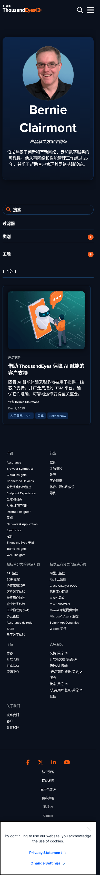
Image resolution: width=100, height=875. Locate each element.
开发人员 (13, 659)
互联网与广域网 (17, 505)
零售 (53, 493)
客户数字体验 (16, 592)
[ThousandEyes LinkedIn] (53, 763)
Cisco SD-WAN (60, 604)
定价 (10, 536)
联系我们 (13, 715)
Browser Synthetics (20, 468)
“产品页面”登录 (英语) (65, 672)
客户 (10, 721)
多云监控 (13, 616)
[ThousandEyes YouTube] (67, 763)
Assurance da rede (20, 622)
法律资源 (48, 772)
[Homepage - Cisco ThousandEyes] (26, 9)
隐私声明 (48, 798)
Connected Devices (20, 481)
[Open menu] (90, 10)
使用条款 (46, 789)
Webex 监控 (58, 629)
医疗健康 (56, 481)
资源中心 (13, 672)
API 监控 (12, 573)
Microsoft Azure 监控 (64, 616)
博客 (10, 653)
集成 (10, 518)
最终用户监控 (16, 598)
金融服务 (56, 468)
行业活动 (13, 665)
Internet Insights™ (19, 512)
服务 (53, 678)
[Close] (88, 828)
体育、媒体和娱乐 (62, 487)
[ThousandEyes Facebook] (28, 763)
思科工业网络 (59, 592)
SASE (10, 629)
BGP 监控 (13, 579)
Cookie (48, 816)
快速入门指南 (59, 665)
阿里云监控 (57, 573)
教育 (53, 462)
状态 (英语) (57, 684)
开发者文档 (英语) (62, 659)
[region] (48, 848)
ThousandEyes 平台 (20, 542)
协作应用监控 (16, 585)
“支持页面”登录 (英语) (65, 690)
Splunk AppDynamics (64, 622)
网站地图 (48, 781)
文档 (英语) (57, 653)
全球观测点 (14, 499)
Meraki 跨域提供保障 (64, 610)
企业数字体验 (16, 604)
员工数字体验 (16, 635)
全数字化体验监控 (19, 487)
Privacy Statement (45, 852)
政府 (53, 475)
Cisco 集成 (57, 598)
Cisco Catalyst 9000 (63, 585)
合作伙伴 (13, 727)
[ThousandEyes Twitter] (40, 763)
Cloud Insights (17, 475)
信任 (53, 696)
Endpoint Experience (21, 493)
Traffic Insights (17, 548)
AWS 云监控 (58, 579)
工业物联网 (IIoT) (18, 610)
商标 (46, 807)
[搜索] (79, 10)
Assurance (14, 462)
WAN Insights (16, 555)
